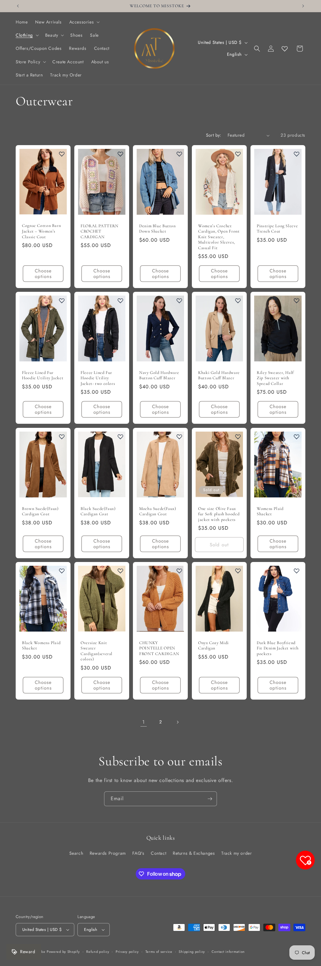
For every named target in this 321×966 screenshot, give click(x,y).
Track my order (236, 853)
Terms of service (158, 951)
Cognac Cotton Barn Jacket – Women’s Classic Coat (41, 231)
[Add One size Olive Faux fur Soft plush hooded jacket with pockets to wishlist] (238, 436)
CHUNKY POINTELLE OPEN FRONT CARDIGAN (159, 648)
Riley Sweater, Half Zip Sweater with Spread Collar (275, 378)
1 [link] (143, 722)
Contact (158, 853)
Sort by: (213, 135)
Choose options (43, 273)
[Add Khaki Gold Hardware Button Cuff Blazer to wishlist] (238, 300)
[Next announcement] (303, 6)
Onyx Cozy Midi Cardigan (213, 645)
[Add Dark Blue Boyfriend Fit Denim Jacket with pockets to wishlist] (296, 570)
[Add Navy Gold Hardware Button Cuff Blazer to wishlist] (179, 300)
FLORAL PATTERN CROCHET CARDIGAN (99, 231)
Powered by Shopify (63, 951)
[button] (84, 22)
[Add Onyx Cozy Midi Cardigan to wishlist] (238, 570)
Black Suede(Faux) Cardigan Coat (98, 511)
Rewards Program (108, 853)
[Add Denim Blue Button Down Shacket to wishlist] (179, 154)
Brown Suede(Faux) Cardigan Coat (40, 511)
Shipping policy (192, 951)
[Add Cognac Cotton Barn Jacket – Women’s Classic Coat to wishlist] (61, 154)
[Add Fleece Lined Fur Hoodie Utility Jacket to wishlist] (61, 300)
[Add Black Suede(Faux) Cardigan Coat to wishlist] (120, 436)
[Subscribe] (210, 798)
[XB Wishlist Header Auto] (285, 48)
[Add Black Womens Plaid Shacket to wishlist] (61, 570)
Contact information (228, 951)
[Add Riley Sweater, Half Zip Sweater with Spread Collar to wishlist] (296, 300)
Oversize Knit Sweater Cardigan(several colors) (97, 651)
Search (76, 853)
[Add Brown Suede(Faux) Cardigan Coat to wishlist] (61, 436)
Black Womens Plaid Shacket (41, 645)
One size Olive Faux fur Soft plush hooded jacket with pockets (218, 514)
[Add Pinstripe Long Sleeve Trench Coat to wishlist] (296, 154)
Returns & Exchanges (194, 853)
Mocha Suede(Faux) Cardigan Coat (157, 511)
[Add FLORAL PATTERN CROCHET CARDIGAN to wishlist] (120, 154)
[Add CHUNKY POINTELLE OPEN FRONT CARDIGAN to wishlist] (179, 570)
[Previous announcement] (18, 6)
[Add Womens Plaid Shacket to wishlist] (296, 436)
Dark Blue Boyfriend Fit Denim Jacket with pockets (277, 648)
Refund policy (97, 951)
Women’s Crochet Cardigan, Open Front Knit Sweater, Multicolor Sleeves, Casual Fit (219, 236)
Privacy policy (127, 951)
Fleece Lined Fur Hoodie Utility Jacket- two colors (98, 378)
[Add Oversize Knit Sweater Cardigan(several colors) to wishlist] (120, 570)
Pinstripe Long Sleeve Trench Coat (277, 228)
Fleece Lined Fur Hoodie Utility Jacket (42, 375)
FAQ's (138, 853)
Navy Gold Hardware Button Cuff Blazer (159, 375)
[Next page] (177, 722)
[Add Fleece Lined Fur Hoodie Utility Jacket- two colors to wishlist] (120, 300)
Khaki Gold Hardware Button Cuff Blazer (219, 375)
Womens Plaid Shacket (270, 511)
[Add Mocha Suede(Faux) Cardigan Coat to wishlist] (179, 436)
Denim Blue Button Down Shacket (157, 228)
